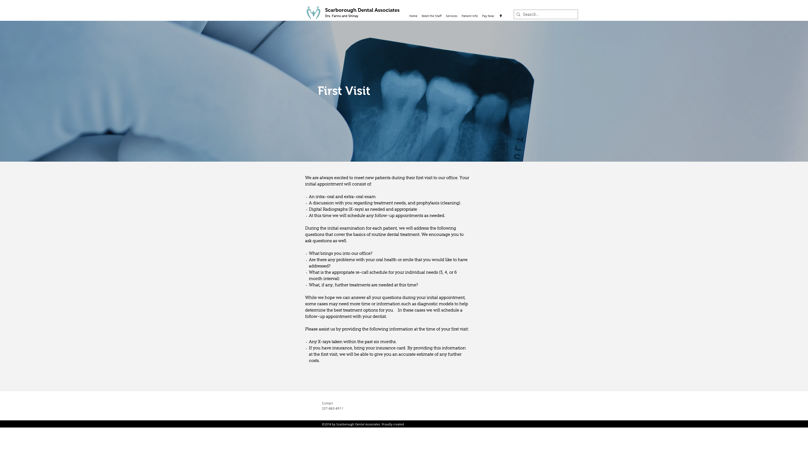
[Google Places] (501, 16)
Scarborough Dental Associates (362, 10)
